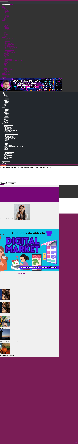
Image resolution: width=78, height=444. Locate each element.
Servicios (3, 73)
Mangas (5, 18)
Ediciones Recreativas (9, 43)
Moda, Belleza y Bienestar (8, 69)
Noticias (3, 20)
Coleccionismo (6, 55)
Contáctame (4, 77)
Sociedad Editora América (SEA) (10, 44)
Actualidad (5, 36)
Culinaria (5, 61)
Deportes (5, 35)
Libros (5, 8)
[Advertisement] (39, 175)
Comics (5, 19)
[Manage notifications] (76, 442)
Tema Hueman (71, 198)
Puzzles (6, 58)
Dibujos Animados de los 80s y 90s (11, 47)
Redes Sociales (6, 30)
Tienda (3, 76)
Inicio (3, 6)
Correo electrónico (3, 182)
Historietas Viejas (7, 39)
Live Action (7, 12)
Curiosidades (6, 62)
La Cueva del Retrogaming (8, 38)
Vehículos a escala (8, 59)
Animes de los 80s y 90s (9, 46)
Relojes (6, 56)
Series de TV (6, 9)
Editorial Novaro (8, 42)
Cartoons (7, 11)
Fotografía (5, 63)
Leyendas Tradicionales (9, 65)
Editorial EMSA (7, 41)
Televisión (5, 26)
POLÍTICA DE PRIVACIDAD (6, 74)
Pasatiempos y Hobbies (7, 71)
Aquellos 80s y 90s (7, 45)
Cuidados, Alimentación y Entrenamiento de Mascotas (13, 60)
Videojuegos (6, 34)
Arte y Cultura (6, 53)
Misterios (5, 68)
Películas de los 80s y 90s (9, 50)
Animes (6, 10)
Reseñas (3, 7)
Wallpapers (5, 72)
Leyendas (5, 64)
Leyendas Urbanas (8, 67)
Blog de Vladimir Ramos (4, 1)
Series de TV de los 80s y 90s (10, 51)
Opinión (5, 70)
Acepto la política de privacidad (7, 183)
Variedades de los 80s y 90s (10, 52)
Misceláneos (4, 37)
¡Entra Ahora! (21, 273)
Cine (4, 21)
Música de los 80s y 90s (9, 48)
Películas (5, 14)
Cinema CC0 (6, 54)
